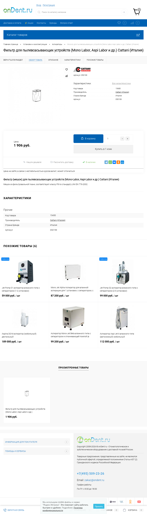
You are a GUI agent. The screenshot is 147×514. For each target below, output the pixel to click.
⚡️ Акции (29, 23)
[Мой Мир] (122, 162)
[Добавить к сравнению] (66, 76)
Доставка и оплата (12, 23)
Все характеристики (121, 83)
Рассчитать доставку (64, 162)
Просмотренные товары (73, 367)
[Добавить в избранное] (66, 69)
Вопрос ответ (66, 23)
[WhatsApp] (110, 162)
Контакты (41, 23)
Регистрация (49, 5)
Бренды (53, 23)
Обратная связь (15, 510)
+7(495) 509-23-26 (90, 473)
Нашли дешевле (33, 162)
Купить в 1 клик (103, 149)
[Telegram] (106, 162)
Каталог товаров (17, 34)
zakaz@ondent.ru (94, 480)
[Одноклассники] (118, 162)
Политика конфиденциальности (63, 509)
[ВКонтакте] (114, 162)
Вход (38, 5)
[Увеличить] (36, 95)
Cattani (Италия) (122, 92)
